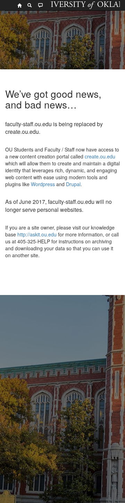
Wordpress (43, 184)
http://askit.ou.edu (37, 234)
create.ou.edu (99, 156)
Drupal (73, 184)
